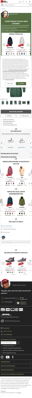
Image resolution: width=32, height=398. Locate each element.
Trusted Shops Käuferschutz (10, 125)
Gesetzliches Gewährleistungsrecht (12, 374)
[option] (10, 142)
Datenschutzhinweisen (10, 79)
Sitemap (19, 392)
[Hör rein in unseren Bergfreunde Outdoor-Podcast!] (14, 357)
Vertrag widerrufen (7, 370)
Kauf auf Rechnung (7, 123)
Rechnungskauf (8, 302)
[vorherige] (4, 45)
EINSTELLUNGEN (10, 83)
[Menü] (2, 4)
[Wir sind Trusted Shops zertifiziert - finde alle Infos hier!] (18, 303)
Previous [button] (2, 140)
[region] (16, 71)
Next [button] (29, 140)
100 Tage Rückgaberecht (9, 121)
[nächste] (28, 45)
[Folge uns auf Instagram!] (3, 357)
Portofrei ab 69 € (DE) (8, 119)
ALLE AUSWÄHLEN (21, 83)
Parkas (3, 8)
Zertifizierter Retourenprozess (12, 321)
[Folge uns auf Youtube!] (9, 357)
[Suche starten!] (29, 5)
